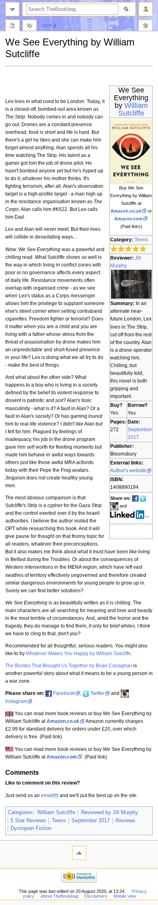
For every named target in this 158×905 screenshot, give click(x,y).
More (47, 25)
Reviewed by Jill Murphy (109, 812)
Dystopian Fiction (31, 828)
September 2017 (90, 820)
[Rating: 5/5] (128, 249)
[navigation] (12, 9)
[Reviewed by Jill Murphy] (131, 284)
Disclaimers (95, 896)
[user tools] (146, 9)
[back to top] (79, 853)
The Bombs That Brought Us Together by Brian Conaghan (68, 666)
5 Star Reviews (28, 820)
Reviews (125, 820)
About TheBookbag (59, 896)
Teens (141, 240)
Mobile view (124, 896)
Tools (145, 26)
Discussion (29, 26)
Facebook (64, 693)
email (47, 795)
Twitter (97, 693)
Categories (20, 812)
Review (12, 26)
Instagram (16, 701)
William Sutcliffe (133, 109)
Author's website (128, 470)
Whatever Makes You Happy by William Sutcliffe (78, 653)
